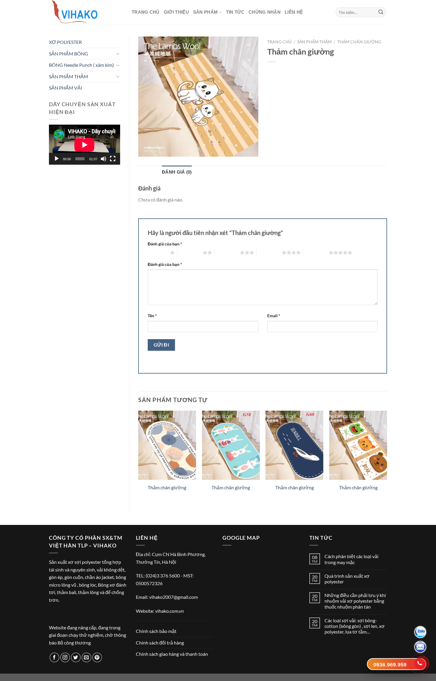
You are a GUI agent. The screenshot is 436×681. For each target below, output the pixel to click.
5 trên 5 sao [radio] (316, 252)
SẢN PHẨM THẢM (68, 76)
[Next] (386, 457)
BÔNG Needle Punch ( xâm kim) (81, 65)
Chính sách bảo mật (156, 631)
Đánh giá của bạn (165, 243)
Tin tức (235, 12)
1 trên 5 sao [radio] (157, 252)
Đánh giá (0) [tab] (177, 171)
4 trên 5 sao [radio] (269, 252)
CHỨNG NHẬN (265, 12)
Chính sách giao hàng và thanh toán (172, 654)
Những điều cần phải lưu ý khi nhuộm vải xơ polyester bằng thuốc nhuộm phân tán (355, 600)
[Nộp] (381, 12)
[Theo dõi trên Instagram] (65, 657)
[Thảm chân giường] (167, 445)
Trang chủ (146, 12)
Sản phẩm (205, 12)
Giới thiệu (176, 12)
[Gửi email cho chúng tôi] (86, 657)
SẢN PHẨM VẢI (65, 88)
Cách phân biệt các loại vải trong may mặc (351, 559)
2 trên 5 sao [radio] (190, 252)
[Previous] (138, 457)
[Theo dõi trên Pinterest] (97, 657)
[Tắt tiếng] (103, 159)
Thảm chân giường (359, 41)
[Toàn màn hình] (113, 159)
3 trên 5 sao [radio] (227, 252)
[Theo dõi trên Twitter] (76, 657)
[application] (84, 145)
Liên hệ (294, 12)
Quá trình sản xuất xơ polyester (347, 578)
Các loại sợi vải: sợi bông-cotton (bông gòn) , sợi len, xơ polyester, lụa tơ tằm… (354, 625)
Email (273, 315)
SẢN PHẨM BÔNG (68, 53)
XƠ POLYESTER (65, 42)
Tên (152, 315)
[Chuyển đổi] (117, 53)
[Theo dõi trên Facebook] (54, 657)
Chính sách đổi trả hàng (160, 642)
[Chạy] (57, 159)
